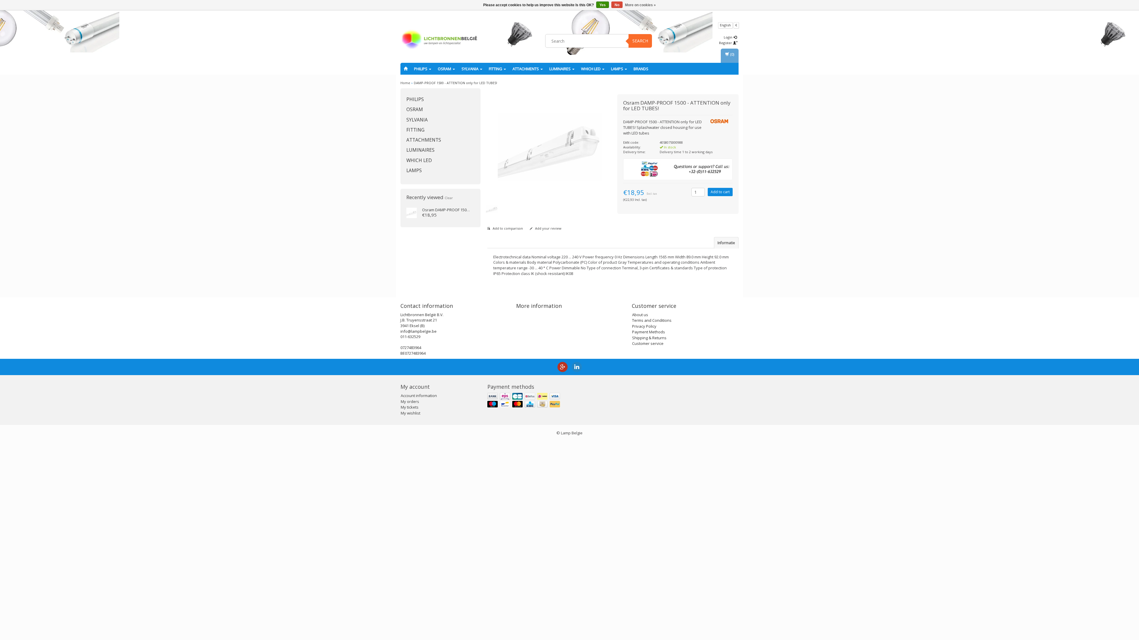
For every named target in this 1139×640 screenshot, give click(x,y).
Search (640, 41)
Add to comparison (507, 228)
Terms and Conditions (652, 320)
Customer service (648, 343)
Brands (641, 68)
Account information (419, 395)
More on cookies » (640, 5)
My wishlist (410, 413)
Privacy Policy (644, 326)
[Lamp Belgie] (439, 40)
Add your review (547, 228)
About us (640, 314)
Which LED (591, 68)
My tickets (410, 407)
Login (728, 37)
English (725, 25)
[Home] (405, 69)
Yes (602, 5)
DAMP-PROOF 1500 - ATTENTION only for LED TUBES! (455, 83)
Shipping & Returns (649, 337)
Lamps (617, 68)
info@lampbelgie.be (418, 331)
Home (405, 83)
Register (726, 43)
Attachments (526, 68)
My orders (410, 401)
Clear (449, 198)
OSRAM (445, 68)
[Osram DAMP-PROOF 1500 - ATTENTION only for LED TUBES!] (411, 212)
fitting (496, 68)
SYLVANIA (470, 68)
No (617, 5)
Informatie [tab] (726, 242)
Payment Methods (648, 332)
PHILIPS (421, 68)
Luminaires (560, 68)
